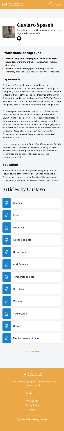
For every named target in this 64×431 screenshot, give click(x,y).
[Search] (51, 4)
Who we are (32, 400)
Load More (34, 351)
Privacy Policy (32, 405)
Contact (32, 409)
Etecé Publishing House (34, 419)
